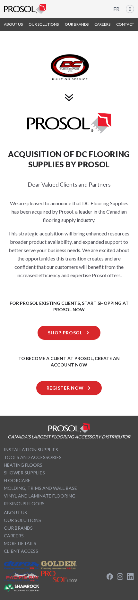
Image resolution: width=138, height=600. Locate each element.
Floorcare (17, 480)
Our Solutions (22, 520)
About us (15, 512)
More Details (20, 543)
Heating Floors (23, 465)
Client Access (21, 551)
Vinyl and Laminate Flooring (39, 496)
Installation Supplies (31, 449)
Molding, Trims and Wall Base (40, 488)
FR (116, 9)
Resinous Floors (24, 503)
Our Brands (18, 528)
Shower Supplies (24, 472)
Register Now (65, 388)
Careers (14, 535)
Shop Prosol (65, 332)
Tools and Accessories (33, 457)
